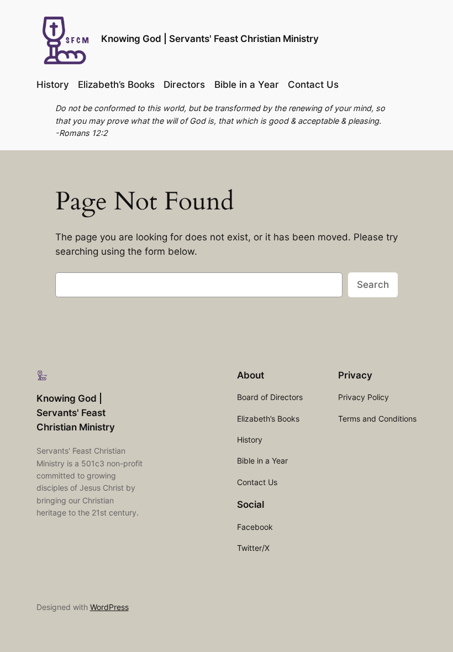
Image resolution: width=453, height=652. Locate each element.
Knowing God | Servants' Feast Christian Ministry (210, 38)
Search (373, 284)
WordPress (109, 607)
